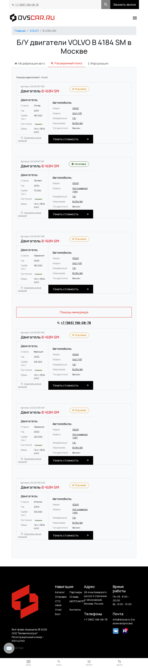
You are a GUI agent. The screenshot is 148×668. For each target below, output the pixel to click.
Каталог (60, 592)
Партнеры (75, 592)
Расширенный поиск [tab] (68, 63)
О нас (58, 609)
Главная (20, 31)
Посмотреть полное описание (29, 139)
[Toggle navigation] (135, 17)
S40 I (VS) (77, 113)
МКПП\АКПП (75, 601)
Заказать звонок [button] (124, 5)
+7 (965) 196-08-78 (27, 4)
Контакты (75, 609)
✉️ (9, 648)
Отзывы (74, 596)
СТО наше (58, 603)
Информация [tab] (99, 63)
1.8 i (74, 118)
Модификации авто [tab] (31, 63)
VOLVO (34, 31)
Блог (58, 614)
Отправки (61, 596)
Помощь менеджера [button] (74, 312)
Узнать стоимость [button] (66, 139)
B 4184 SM (77, 123)
